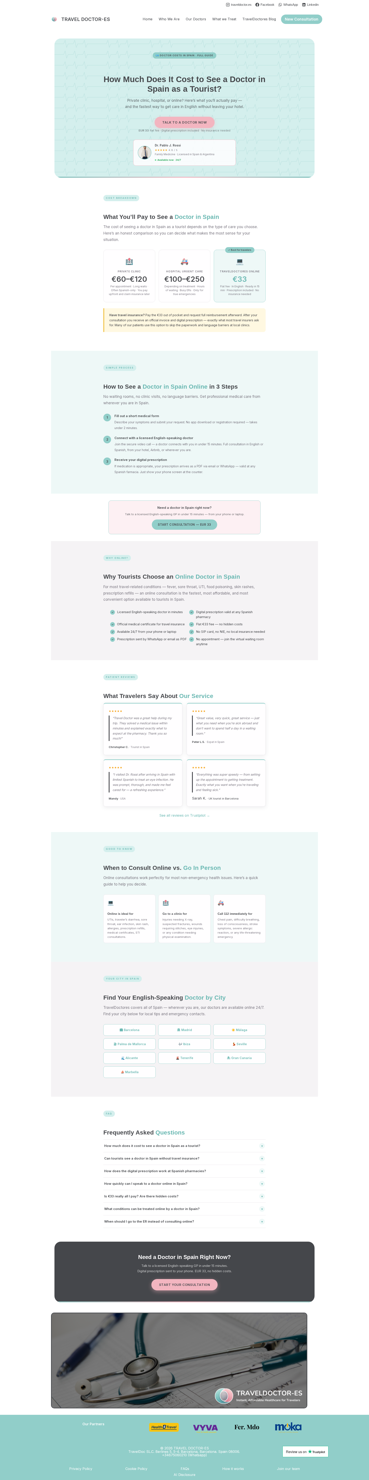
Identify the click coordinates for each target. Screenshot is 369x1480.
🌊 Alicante (129, 1058)
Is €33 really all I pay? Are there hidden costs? (183, 1196)
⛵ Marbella (130, 1072)
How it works (233, 1469)
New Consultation (301, 19)
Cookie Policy (136, 1469)
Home (147, 19)
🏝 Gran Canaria (239, 1058)
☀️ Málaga (239, 1030)
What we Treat (224, 19)
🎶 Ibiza (184, 1044)
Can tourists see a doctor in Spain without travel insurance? (183, 1158)
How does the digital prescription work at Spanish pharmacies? (183, 1171)
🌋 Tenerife (184, 1058)
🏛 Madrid (184, 1030)
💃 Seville (239, 1044)
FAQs (185, 1469)
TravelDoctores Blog (259, 19)
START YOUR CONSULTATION (184, 1285)
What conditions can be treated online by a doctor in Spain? (183, 1209)
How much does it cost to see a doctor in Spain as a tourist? (183, 1146)
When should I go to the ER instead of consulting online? (183, 1221)
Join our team (288, 1469)
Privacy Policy (80, 1469)
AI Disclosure (184, 1475)
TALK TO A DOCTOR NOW (184, 122)
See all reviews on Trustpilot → (184, 815)
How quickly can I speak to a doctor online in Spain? (183, 1184)
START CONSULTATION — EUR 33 (184, 524)
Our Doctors (196, 19)
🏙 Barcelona (129, 1030)
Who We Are (169, 19)
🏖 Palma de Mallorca (129, 1044)
